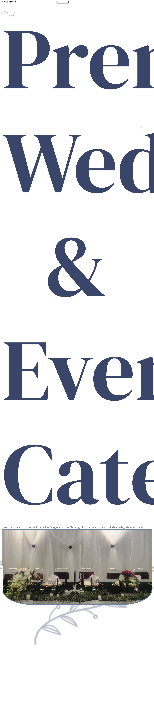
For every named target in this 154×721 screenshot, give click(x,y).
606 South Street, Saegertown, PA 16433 (46, 2)
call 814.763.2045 (62, 2)
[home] (9, 2)
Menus (32, 2)
